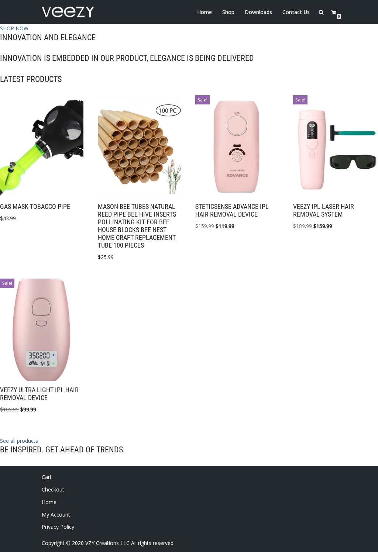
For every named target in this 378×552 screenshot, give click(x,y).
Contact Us (296, 11)
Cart (47, 476)
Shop (228, 11)
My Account (56, 514)
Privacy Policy (58, 526)
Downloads (258, 11)
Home (204, 11)
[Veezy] (68, 12)
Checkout (53, 489)
